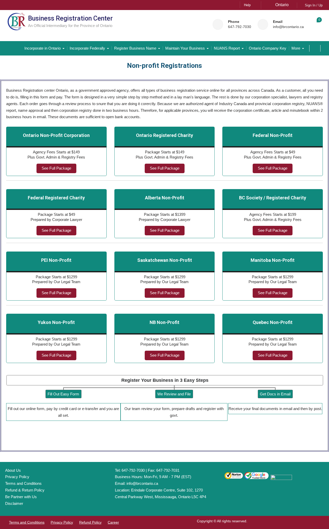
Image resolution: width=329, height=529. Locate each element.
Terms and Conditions (23, 483)
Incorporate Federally (87, 48)
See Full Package (56, 168)
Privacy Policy (17, 477)
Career (113, 522)
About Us (13, 470)
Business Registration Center (70, 18)
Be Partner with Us (21, 497)
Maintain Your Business (185, 48)
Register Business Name (135, 48)
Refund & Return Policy (24, 490)
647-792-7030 (239, 26)
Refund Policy (90, 522)
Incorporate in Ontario (42, 48)
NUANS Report (227, 48)
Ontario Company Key (267, 48)
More (295, 48)
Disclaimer (14, 503)
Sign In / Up (314, 5)
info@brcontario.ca (288, 26)
